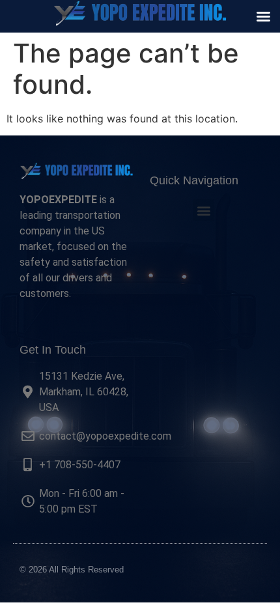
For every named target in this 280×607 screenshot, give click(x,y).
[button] (203, 210)
